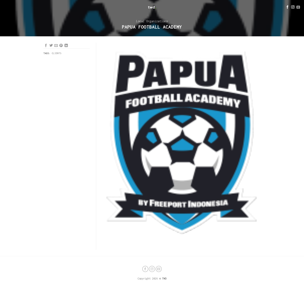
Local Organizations (152, 21)
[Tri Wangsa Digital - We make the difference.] (152, 7)
